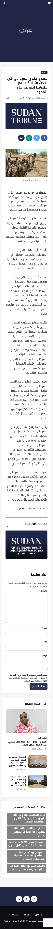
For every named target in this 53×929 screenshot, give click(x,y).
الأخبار (22, 98)
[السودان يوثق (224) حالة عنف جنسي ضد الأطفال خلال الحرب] (26, 721)
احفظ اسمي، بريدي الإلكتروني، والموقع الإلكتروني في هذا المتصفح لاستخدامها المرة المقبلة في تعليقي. (28, 678)
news (44, 72)
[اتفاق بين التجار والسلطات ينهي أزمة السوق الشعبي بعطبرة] (37, 781)
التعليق (43, 591)
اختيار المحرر (42, 738)
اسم (44, 628)
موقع (44, 655)
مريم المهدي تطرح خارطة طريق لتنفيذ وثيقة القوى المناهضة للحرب (29, 818)
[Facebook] (34, 899)
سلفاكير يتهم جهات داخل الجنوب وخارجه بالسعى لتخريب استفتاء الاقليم (26, 550)
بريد (45, 641)
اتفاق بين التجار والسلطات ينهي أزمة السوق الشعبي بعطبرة (18, 781)
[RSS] (19, 899)
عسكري (21, 508)
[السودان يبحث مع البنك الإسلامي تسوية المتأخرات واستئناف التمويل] (37, 761)
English (15, 915)
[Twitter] (26, 899)
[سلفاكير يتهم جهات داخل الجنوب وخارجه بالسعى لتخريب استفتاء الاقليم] (26, 545)
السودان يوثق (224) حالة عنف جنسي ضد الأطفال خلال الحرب (27, 743)
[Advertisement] (26, 35)
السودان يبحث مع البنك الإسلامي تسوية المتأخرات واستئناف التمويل (17, 761)
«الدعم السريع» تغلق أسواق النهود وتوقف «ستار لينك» (27, 867)
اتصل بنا (27, 915)
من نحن (38, 915)
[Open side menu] (49, 3)
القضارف (31, 508)
